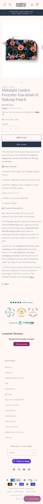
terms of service (11, 427)
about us (8, 367)
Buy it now (21, 144)
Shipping (4, 108)
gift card (8, 394)
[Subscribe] (33, 452)
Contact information (23, 499)
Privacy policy (31, 491)
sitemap (8, 437)
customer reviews (12, 405)
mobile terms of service (14, 432)
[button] (4, 4)
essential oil (10, 389)
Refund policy (19, 491)
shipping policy (11, 416)
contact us (9, 372)
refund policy (10, 410)
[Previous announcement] (4, 12)
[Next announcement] (38, 12)
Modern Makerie (20, 488)
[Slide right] (26, 82)
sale (6, 383)
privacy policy (10, 421)
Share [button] (6, 284)
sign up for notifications (14, 400)
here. (32, 277)
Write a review (21, 344)
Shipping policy (30, 495)
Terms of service (16, 495)
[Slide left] (16, 82)
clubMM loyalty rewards (14, 378)
